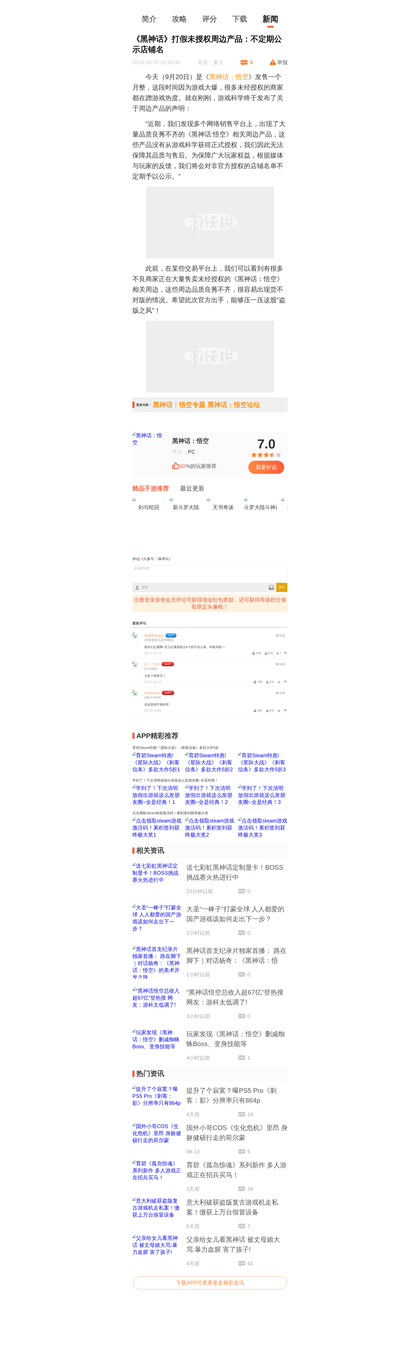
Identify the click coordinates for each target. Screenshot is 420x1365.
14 (250, 1114)
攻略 (179, 19)
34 (250, 1189)
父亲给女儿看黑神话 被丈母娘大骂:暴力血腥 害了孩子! (233, 1244)
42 (250, 1263)
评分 (209, 19)
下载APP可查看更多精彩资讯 (210, 1283)
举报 (282, 62)
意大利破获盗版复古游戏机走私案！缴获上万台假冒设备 (232, 1207)
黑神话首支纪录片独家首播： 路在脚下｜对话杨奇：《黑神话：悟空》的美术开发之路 (236, 956)
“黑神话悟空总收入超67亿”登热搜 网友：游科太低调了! (235, 997)
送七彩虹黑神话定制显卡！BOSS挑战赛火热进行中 (234, 872)
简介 (149, 19)
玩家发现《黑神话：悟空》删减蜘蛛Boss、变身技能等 (235, 1038)
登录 (144, 587)
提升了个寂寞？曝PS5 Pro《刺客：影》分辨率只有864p (231, 1095)
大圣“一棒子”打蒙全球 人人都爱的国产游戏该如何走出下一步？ (235, 913)
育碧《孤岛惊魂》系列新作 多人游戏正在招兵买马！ (236, 1169)
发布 (282, 587)
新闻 (270, 18)
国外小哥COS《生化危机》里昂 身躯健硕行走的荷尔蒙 (237, 1132)
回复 (282, 635)
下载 (239, 19)
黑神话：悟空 (190, 440)
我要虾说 (266, 467)
